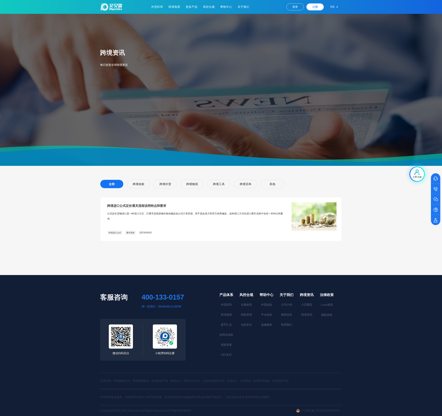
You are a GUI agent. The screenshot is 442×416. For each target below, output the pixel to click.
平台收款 (266, 314)
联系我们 (286, 324)
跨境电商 (174, 6)
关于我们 (243, 6)
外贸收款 (266, 304)
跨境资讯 (307, 295)
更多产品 (192, 6)
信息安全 (246, 324)
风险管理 (246, 314)
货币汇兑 (226, 324)
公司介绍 (286, 304)
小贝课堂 (306, 304)
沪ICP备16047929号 (178, 410)
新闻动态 (286, 314)
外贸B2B (157, 6)
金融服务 (266, 324)
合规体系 (246, 304)
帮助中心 (226, 6)
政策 (327, 304)
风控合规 (209, 6)
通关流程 (130, 232)
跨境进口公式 (115, 232)
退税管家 (226, 344)
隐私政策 (326, 314)
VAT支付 (226, 354)
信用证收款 (226, 334)
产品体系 (226, 295)
